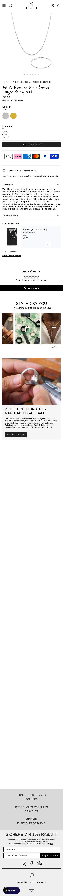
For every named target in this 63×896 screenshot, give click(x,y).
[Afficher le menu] (4, 5)
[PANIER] (59, 5)
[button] (10, 5)
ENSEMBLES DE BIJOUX (31, 823)
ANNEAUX (31, 819)
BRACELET (31, 811)
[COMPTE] (52, 5)
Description (7, 184)
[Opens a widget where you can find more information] (11, 890)
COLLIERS (31, 799)
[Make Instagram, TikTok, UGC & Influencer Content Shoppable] (55, 347)
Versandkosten (18, 100)
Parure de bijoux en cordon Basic (31, 82)
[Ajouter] (48, 243)
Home (5, 82)
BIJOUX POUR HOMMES (31, 795)
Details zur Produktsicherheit (11, 255)
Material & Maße (10, 215)
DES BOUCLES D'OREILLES (31, 807)
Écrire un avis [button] (31, 288)
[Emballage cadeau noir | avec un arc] (11, 237)
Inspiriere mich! (50, 855)
